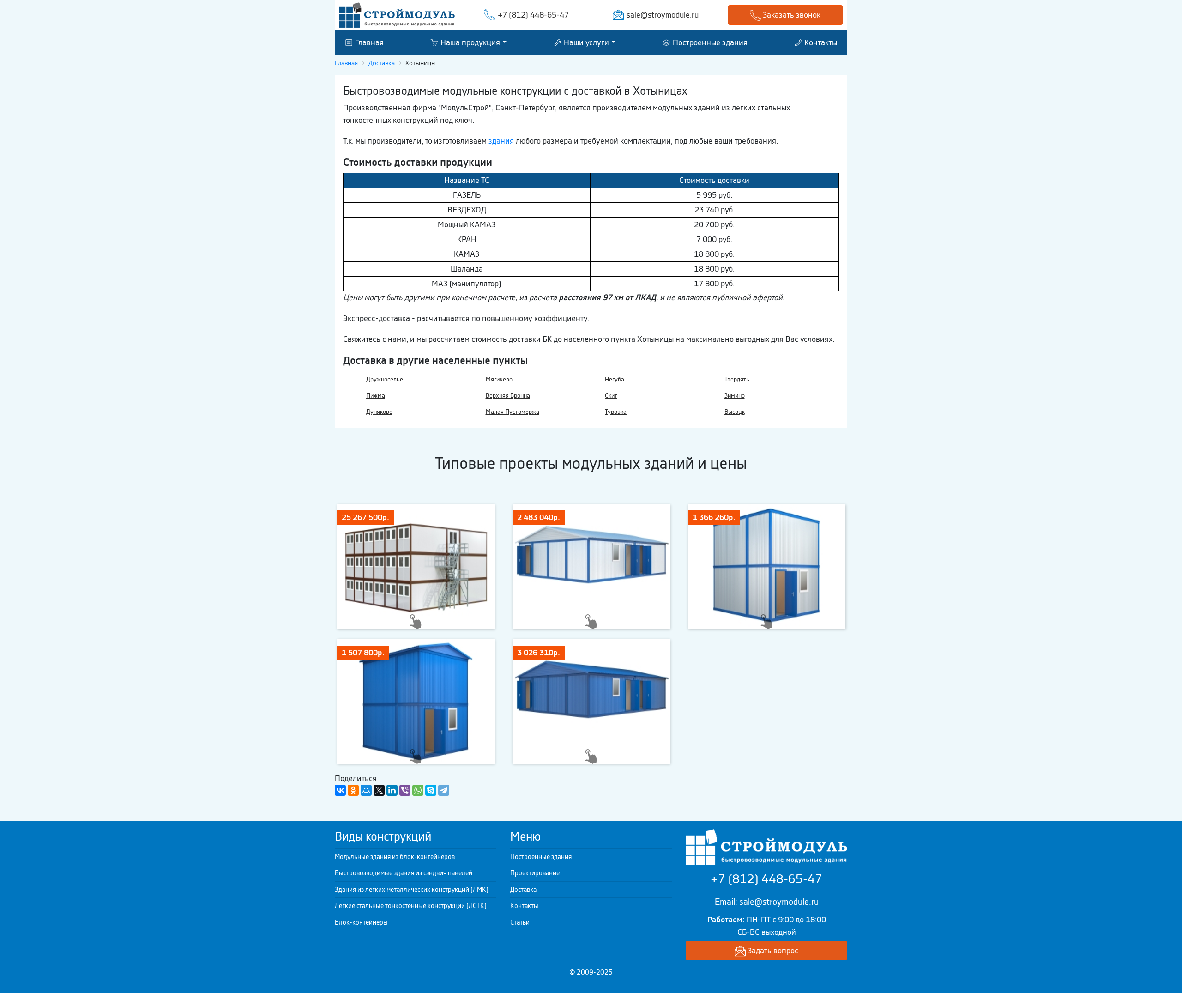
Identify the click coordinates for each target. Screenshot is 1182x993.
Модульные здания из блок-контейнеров (395, 857)
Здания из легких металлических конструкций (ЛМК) (411, 889)
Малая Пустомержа (512, 412)
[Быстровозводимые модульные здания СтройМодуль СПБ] (397, 14)
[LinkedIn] (392, 790)
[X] (379, 790)
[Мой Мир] (366, 790)
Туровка (616, 412)
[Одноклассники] (353, 790)
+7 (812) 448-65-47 (533, 15)
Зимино (734, 396)
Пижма (375, 396)
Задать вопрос (772, 950)
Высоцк (734, 412)
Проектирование (535, 873)
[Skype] (430, 790)
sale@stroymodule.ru (663, 15)
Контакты (819, 42)
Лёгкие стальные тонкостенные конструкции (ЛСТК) (411, 906)
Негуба (614, 379)
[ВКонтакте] (340, 790)
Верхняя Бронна (508, 396)
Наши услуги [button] (585, 42)
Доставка (523, 889)
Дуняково (379, 412)
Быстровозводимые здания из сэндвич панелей (403, 873)
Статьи (520, 922)
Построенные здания (709, 42)
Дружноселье (384, 379)
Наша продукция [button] (469, 42)
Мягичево (499, 379)
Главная (368, 42)
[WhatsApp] (417, 790)
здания (501, 141)
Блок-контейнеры (361, 922)
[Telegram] (443, 790)
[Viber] (404, 790)
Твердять (736, 379)
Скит (611, 396)
